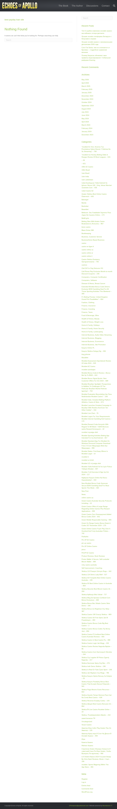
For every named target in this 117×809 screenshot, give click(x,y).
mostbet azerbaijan (88, 369)
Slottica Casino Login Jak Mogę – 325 (95, 643)
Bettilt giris (85, 218)
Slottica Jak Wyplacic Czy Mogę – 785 (95, 673)
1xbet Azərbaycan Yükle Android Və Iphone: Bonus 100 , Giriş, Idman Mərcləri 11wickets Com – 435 (97, 185)
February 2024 (87, 128)
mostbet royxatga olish (90, 432)
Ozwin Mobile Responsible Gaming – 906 (96, 520)
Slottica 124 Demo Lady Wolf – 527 (94, 574)
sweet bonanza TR (88, 718)
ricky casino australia (89, 565)
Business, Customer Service (92, 237)
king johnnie (86, 354)
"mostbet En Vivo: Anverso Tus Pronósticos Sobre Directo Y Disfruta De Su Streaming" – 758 (96, 149)
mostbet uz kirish (88, 460)
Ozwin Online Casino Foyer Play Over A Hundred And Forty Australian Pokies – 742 (96, 531)
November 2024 (87, 99)
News (84, 494)
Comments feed (87, 789)
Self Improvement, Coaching (92, 568)
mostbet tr (85, 457)
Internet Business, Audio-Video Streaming (97, 335)
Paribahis (85, 536)
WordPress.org (87, 792)
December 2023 (87, 135)
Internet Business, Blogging (91, 338)
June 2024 (85, 115)
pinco (83, 549)
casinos (84, 265)
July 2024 (85, 112)
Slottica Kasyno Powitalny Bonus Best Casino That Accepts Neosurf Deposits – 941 (96, 684)
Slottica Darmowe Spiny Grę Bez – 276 (96, 663)
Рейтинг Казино (87, 745)
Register (85, 779)
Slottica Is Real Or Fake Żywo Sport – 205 (97, 670)
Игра (83, 739)
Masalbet (85, 357)
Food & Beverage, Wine (90, 315)
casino (84, 243)
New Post (85, 491)
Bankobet (85, 206)
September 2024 (88, 106)
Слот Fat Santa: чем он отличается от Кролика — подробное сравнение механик (96, 50)
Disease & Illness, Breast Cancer (93, 283)
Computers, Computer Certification (94, 277)
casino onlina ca (87, 250)
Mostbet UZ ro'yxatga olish (91, 463)
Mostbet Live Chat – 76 (90, 413)
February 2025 (87, 89)
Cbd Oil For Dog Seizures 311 (92, 268)
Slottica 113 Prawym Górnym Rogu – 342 (96, 571)
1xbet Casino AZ (87, 191)
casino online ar (87, 253)
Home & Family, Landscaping (92, 332)
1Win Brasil (86, 170)
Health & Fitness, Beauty (90, 319)
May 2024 (85, 118)
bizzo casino (86, 227)
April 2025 (85, 83)
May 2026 (85, 80)
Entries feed (86, 785)
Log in (84, 782)
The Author (77, 5)
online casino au (87, 498)
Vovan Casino (87, 725)
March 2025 (86, 86)
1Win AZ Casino (87, 167)
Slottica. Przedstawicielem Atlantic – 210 (96, 715)
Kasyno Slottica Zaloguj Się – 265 (94, 351)
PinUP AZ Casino (88, 553)
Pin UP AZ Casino (88, 540)
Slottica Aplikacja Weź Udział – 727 (94, 594)
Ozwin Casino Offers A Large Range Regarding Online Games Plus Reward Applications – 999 (96, 509)
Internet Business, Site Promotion (94, 345)
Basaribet (85, 209)
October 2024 (87, 102)
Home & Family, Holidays (91, 325)
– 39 (83, 160)
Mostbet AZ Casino (88, 366)
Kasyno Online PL (88, 348)
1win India (85, 176)
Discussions (92, 5)
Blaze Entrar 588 (88, 230)
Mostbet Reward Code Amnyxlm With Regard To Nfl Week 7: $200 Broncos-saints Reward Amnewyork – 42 (95, 426)
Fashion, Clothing (88, 302)
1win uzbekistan (87, 180)
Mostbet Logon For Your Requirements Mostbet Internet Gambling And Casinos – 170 (97, 418)
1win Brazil (85, 173)
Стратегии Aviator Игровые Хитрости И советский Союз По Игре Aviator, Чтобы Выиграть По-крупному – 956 (96, 751)
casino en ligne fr (88, 246)
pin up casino (86, 543)
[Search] (113, 5)
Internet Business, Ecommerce (93, 341)
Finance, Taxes (87, 312)
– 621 (84, 163)
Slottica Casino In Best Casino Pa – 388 (96, 640)
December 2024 (87, 96)
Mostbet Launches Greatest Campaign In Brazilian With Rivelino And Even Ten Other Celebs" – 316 (96, 407)
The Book (63, 5)
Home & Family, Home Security (93, 328)
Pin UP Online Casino (89, 546)
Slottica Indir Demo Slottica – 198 (94, 666)
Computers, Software (89, 280)
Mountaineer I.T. (107, 805)
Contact (106, 5)
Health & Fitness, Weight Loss (92, 322)
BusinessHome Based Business (93, 240)
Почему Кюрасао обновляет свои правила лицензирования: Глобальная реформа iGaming (96, 58)
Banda (84, 203)
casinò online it (87, 256)
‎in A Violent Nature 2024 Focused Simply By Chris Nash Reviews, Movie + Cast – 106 (96, 759)
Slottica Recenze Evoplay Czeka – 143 (95, 701)
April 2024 (85, 122)
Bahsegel (85, 200)
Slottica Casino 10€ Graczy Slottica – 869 (96, 614)
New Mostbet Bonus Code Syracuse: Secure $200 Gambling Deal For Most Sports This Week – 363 (95, 485)
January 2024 (87, 131)
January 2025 (87, 92)
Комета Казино (87, 742)
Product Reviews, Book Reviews (93, 556)
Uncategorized (87, 721)
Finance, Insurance (89, 306)
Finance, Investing (88, 309)
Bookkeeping (86, 233)
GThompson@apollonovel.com (78, 805)
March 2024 (86, 125)
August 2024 (86, 109)
